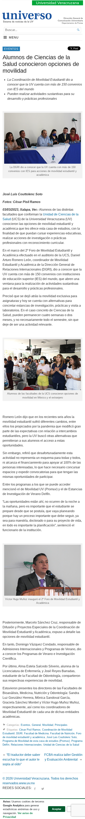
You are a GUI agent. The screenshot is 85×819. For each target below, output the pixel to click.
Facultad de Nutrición (62, 733)
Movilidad (47, 724)
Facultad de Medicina (36, 733)
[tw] (42, 788)
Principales (61, 724)
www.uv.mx (27, 783)
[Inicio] (27, 21)
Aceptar (56, 809)
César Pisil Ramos (30, 729)
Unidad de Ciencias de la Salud (61, 744)
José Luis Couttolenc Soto (61, 737)
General (36, 724)
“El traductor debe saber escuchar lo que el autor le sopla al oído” (21, 759)
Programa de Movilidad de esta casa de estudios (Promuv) (36, 740)
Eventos (11, 48)
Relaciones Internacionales (26, 744)
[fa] (34, 788)
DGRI (19, 733)
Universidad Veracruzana (57, 3)
